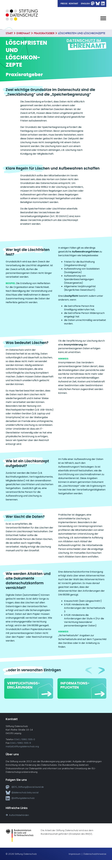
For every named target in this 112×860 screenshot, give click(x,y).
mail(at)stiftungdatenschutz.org (22, 746)
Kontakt (73, 3)
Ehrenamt (23, 33)
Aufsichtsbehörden (19, 815)
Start (9, 33)
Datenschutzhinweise (94, 853)
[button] (101, 670)
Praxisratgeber (44, 33)
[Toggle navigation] (103, 20)
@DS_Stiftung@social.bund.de (28, 786)
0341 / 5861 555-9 (20, 742)
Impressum (74, 853)
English (85, 3)
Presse (64, 3)
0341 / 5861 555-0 (24, 739)
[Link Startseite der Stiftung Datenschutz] (22, 17)
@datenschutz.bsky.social (25, 792)
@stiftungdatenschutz (23, 797)
